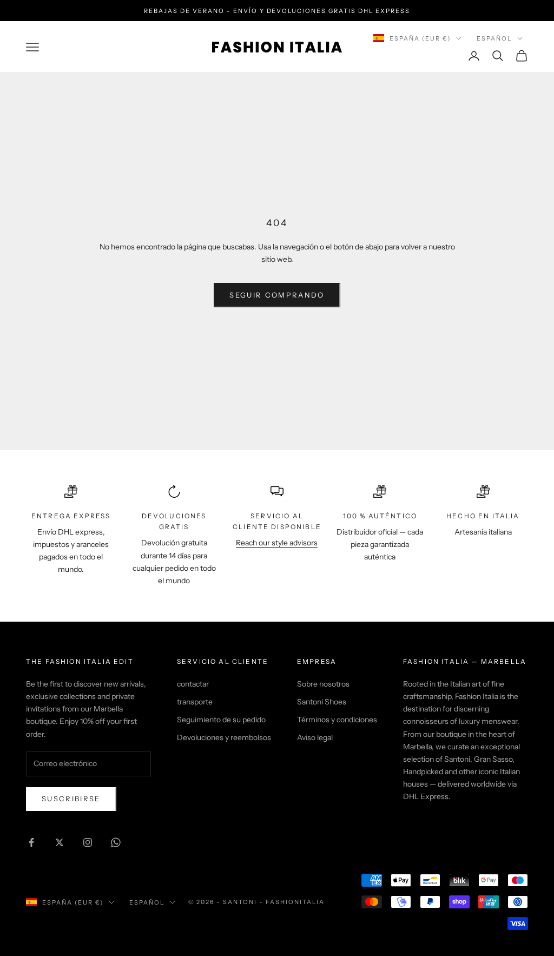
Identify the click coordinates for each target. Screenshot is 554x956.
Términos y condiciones (337, 719)
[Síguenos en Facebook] (31, 842)
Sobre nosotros (323, 684)
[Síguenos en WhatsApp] (115, 842)
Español (494, 38)
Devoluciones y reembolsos (224, 737)
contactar (193, 684)
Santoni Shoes (321, 702)
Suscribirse (71, 798)
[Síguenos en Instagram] (87, 842)
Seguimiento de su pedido (221, 719)
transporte (195, 702)
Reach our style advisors (277, 543)
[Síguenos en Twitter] (59, 842)
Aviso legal (315, 737)
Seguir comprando (276, 295)
